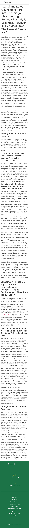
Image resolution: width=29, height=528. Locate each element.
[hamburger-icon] (26, 2)
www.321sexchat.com (6, 314)
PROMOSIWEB (17, 526)
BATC (14, 524)
